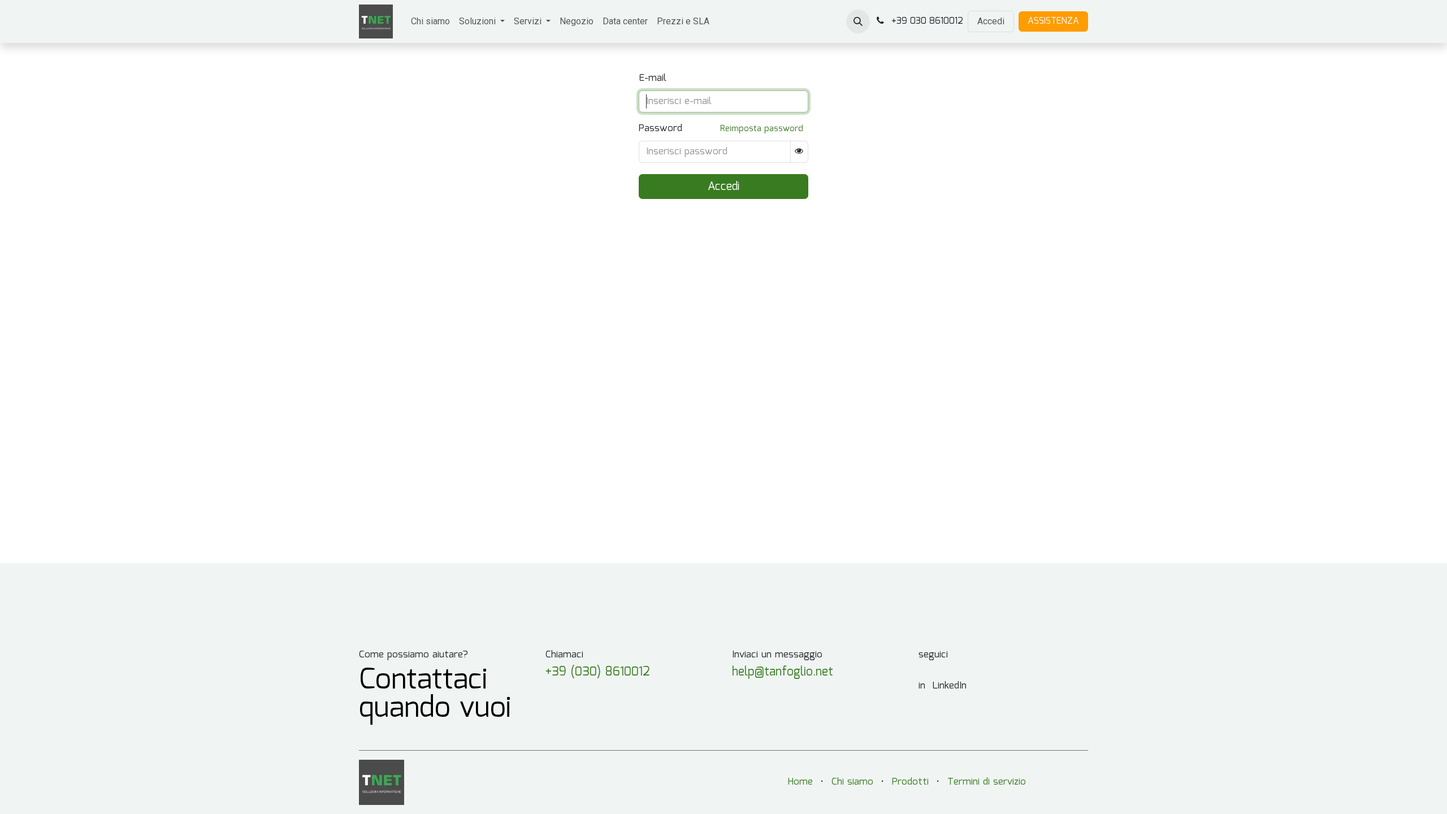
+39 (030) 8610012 (597, 672)
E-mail (652, 78)
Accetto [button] (1064, 791)
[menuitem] (430, 21)
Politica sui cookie (729, 806)
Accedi (990, 21)
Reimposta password (761, 129)
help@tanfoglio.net (782, 672)
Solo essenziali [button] (1002, 791)
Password (660, 129)
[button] (858, 21)
